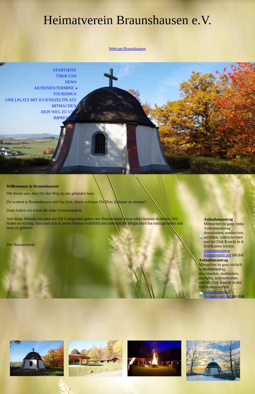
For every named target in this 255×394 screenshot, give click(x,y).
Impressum (64, 118)
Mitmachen (64, 106)
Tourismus (64, 94)
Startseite (64, 70)
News (70, 82)
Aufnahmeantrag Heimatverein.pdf (217, 252)
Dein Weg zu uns (58, 112)
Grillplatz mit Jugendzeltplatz (40, 100)
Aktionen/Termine (54, 88)
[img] (127, 118)
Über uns (66, 76)
